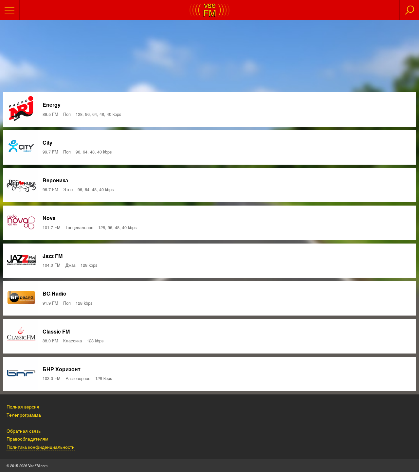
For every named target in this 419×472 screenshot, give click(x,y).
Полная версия (23, 406)
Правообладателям (27, 438)
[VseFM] (209, 15)
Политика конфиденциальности (41, 446)
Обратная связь (24, 430)
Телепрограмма (24, 414)
